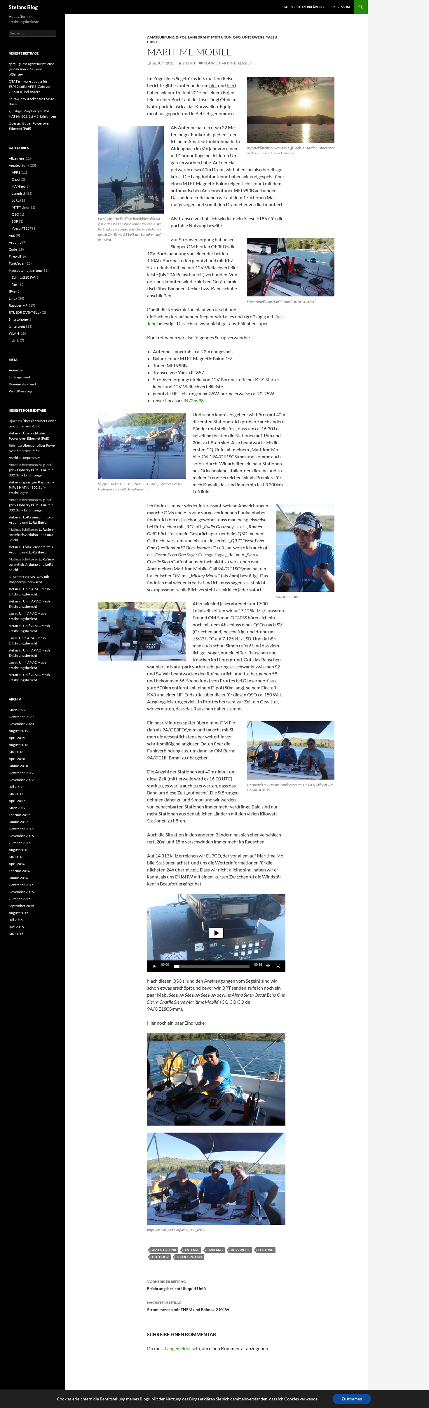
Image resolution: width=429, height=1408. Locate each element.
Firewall (15, 256)
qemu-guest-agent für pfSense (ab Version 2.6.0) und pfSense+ (31, 69)
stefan (188, 63)
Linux (13, 298)
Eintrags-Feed (19, 377)
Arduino (15, 242)
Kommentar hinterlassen (228, 63)
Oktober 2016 (20, 843)
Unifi (15, 340)
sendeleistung (189, 1257)
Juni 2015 (16, 927)
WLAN (14, 333)
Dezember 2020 (21, 717)
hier (213, 85)
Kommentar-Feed (22, 384)
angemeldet (179, 1348)
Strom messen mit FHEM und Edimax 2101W (188, 1306)
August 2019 (18, 731)
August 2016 (18, 850)
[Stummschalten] (268, 966)
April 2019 (17, 738)
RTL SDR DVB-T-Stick (25, 312)
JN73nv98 (193, 400)
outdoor (160, 1257)
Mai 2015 (16, 934)
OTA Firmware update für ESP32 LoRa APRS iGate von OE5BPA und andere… (30, 86)
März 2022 (17, 710)
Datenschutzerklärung (303, 7)
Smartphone (18, 319)
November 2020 (21, 724)
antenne (191, 1250)
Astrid (13, 457)
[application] (216, 933)
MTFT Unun (221, 37)
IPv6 (12, 291)
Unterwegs (253, 37)
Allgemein (16, 158)
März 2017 (17, 808)
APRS (16, 172)
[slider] (212, 966)
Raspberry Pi (18, 305)
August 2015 (18, 913)
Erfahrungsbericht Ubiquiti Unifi (176, 1285)
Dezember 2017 (21, 773)
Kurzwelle (240, 1250)
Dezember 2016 (21, 829)
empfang (215, 1250)
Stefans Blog (23, 7)
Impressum (341, 7)
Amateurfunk (160, 37)
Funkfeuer (17, 263)
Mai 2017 (16, 794)
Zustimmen (351, 1398)
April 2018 (17, 759)
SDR (15, 221)
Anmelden (17, 370)
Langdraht (199, 37)
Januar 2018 (18, 766)
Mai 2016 (16, 857)
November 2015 (21, 892)
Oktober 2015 (20, 899)
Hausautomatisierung (25, 270)
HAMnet (18, 186)
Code (13, 249)
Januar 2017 (18, 822)
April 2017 (17, 801)
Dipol (181, 37)
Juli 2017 (16, 787)
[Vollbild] (278, 966)
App (12, 235)
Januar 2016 (18, 878)
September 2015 (21, 906)
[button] (216, 933)
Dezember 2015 (21, 885)
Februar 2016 (19, 871)
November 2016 (21, 836)
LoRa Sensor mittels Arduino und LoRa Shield (31, 534)
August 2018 (18, 745)
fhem (16, 284)
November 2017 (21, 780)
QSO (237, 37)
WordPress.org (20, 391)
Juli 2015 (16, 920)
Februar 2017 (19, 815)
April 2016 (17, 864)
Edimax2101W (23, 277)
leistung (265, 1250)
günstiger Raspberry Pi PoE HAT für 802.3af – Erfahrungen (31, 469)
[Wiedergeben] (155, 966)
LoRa (16, 200)
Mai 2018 (16, 752)
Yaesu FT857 (22, 228)
